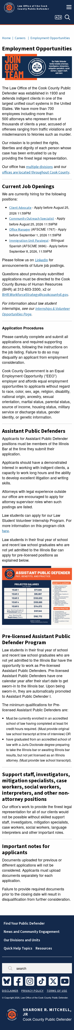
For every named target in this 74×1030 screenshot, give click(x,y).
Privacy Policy (32, 991)
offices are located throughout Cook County (35, 172)
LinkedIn (41, 260)
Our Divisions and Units (22, 940)
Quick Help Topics (18, 948)
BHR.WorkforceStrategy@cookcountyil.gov (35, 294)
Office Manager (19, 229)
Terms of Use (57, 991)
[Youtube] (65, 981)
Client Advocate (20, 207)
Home (6, 38)
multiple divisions (39, 166)
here (5, 531)
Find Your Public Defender (24, 923)
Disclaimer (10, 991)
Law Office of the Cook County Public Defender (33, 7)
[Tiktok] (42, 981)
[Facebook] (19, 981)
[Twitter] (54, 981)
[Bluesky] (7, 981)
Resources (44, 948)
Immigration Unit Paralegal (29, 240)
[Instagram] (30, 981)
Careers (20, 38)
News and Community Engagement (32, 931)
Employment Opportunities (50, 38)
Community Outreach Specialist (31, 218)
